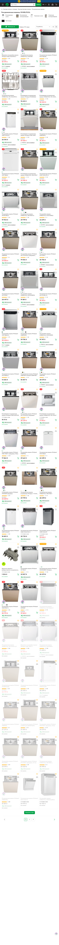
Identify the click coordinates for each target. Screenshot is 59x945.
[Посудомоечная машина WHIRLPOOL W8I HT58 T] (48, 478)
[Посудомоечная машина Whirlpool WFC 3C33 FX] (29, 784)
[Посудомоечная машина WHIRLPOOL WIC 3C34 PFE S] (10, 81)
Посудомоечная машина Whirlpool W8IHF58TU (48, 134)
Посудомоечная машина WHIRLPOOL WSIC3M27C (46, 646)
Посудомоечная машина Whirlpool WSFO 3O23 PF (10, 531)
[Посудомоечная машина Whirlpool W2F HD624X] (48, 41)
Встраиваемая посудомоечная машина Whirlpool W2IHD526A (28, 96)
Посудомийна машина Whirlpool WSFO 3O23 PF (10, 134)
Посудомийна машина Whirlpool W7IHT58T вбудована (10, 493)
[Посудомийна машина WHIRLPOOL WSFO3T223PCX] (48, 784)
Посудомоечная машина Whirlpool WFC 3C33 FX (29, 799)
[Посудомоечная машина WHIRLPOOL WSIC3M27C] (48, 630)
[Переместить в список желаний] (18, 31)
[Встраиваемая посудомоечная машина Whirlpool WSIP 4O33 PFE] (10, 399)
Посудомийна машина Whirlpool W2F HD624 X (10, 334)
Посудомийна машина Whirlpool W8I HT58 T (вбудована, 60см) (48, 725)
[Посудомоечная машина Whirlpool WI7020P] (29, 592)
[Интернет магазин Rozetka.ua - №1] (7, 4)
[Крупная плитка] (53, 26)
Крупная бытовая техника (24, 9)
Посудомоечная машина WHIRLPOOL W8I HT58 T (46, 493)
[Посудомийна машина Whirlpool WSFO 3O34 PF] (48, 516)
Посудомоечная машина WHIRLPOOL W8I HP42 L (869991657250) (46, 762)
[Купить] (18, 61)
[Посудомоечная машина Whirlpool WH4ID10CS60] (10, 671)
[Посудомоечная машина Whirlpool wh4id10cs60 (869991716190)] (29, 710)
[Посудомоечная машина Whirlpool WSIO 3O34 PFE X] (48, 159)
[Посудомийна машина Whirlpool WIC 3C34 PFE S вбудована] (29, 399)
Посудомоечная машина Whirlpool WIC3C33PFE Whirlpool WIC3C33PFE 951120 (48, 569)
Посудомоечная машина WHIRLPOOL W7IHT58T (27, 56)
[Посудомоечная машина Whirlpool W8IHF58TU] (48, 119)
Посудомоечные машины (38, 9)
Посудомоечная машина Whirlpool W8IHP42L (10, 255)
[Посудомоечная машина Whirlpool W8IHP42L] (10, 239)
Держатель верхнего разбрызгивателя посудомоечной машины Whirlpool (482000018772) (10, 569)
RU (43, 4)
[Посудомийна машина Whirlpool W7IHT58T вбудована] (10, 478)
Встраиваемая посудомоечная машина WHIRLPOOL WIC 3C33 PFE (48, 96)
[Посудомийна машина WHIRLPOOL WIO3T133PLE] (48, 200)
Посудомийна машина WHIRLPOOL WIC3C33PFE (46, 334)
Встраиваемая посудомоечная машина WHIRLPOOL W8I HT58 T (29, 174)
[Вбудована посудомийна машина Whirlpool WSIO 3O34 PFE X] (10, 41)
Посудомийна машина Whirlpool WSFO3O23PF (48, 686)
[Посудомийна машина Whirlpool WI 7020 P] (29, 554)
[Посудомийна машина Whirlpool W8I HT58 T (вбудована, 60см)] (48, 710)
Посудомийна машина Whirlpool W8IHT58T (48, 375)
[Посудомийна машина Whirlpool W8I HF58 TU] (10, 592)
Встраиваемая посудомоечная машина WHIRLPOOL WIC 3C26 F (48, 414)
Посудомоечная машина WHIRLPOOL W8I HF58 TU (27, 215)
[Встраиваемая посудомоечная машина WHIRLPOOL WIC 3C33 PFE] (48, 81)
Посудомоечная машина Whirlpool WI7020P (29, 607)
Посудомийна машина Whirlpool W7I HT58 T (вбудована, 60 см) (29, 762)
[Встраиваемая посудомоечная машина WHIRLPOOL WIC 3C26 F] (48, 399)
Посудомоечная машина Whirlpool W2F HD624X (48, 56)
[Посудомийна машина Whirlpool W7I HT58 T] (48, 239)
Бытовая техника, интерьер (10, 9)
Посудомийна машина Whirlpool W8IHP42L (29, 453)
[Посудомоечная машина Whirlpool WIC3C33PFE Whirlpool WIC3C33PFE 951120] (48, 554)
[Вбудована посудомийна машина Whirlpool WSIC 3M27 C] (29, 630)
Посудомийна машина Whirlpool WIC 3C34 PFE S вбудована (29, 414)
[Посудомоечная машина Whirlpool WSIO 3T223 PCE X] (29, 516)
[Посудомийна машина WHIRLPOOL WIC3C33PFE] (48, 319)
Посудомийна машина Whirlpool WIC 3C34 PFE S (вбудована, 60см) (29, 255)
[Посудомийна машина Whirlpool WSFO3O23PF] (48, 671)
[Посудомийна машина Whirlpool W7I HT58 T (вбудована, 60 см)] (29, 747)
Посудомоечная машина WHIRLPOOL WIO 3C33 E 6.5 (9, 646)
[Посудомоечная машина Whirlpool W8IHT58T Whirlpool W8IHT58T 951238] (29, 359)
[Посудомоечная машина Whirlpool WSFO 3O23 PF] (10, 516)
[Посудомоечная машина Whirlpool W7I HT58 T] (10, 279)
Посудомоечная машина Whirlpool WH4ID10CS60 (10, 686)
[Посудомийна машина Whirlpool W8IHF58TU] (29, 319)
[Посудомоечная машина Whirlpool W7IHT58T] (29, 671)
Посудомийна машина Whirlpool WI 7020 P (29, 569)
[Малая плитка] (56, 26)
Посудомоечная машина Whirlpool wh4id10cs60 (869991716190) (29, 725)
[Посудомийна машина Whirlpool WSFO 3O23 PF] (10, 119)
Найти (38, 4)
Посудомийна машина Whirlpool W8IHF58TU (29, 334)
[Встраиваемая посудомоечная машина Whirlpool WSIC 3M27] (29, 119)
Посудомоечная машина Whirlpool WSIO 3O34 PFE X (48, 174)
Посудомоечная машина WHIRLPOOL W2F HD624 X (46, 607)
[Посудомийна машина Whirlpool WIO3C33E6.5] (10, 200)
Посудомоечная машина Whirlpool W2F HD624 (10, 174)
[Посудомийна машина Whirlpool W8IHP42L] (29, 438)
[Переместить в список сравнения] (18, 34)
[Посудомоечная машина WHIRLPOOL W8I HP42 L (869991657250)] (48, 747)
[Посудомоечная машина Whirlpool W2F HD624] (10, 159)
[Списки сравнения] (52, 4)
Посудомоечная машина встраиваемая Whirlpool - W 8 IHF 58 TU (29, 493)
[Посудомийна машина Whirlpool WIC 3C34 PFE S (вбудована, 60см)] (29, 239)
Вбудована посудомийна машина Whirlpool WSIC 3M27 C (29, 646)
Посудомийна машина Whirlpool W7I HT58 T (48, 255)
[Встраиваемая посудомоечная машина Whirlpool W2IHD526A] (29, 81)
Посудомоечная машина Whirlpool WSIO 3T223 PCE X (29, 531)
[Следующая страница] (54, 819)
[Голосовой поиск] (33, 4)
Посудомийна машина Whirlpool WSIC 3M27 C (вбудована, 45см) (10, 453)
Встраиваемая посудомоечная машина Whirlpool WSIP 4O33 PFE (10, 414)
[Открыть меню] (2, 4)
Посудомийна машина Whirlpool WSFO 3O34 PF (48, 531)
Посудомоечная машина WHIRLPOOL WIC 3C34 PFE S (9, 96)
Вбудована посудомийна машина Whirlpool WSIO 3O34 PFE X (10, 56)
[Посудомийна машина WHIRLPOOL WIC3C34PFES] (29, 279)
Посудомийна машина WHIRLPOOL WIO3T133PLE (46, 215)
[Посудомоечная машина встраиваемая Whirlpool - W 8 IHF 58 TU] (29, 478)
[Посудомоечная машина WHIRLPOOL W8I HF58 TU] (29, 200)
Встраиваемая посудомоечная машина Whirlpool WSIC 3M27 (28, 134)
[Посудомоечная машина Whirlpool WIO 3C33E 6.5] (48, 279)
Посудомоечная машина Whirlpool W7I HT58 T (10, 294)
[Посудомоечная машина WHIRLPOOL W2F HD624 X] (48, 592)
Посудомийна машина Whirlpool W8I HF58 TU (10, 607)
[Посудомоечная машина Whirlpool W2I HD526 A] (10, 359)
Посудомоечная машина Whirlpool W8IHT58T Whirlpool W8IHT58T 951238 (29, 375)
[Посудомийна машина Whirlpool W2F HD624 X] (10, 319)
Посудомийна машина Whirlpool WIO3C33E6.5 (10, 215)
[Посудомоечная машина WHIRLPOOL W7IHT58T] (29, 41)
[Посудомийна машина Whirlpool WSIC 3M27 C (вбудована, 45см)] (10, 438)
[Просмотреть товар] (2, 53)
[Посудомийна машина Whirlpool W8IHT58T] (48, 359)
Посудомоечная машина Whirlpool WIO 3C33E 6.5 (48, 294)
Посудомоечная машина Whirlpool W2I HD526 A (10, 375)
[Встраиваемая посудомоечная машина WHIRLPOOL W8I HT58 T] (29, 159)
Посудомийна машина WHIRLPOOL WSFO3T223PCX (47, 799)
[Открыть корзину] (56, 4)
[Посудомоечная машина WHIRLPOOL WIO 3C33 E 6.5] (10, 630)
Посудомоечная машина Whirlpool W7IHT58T (29, 686)
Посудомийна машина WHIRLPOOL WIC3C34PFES (28, 294)
